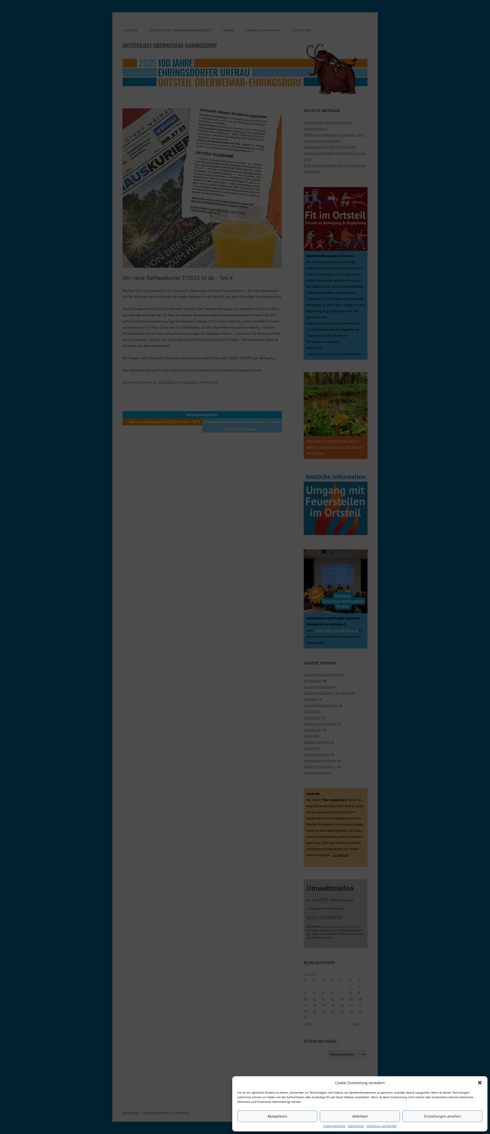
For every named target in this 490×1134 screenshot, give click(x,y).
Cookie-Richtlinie (334, 1126)
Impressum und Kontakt (381, 1126)
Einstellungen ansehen (442, 1116)
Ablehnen (360, 1116)
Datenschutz (356, 1126)
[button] (479, 1082)
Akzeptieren (277, 1116)
